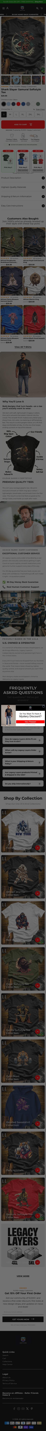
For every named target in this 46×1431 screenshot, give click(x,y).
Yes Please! (30, 721)
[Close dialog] (43, 706)
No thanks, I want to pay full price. (30, 724)
